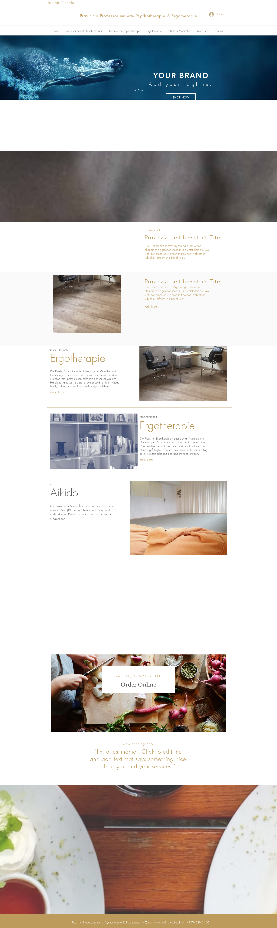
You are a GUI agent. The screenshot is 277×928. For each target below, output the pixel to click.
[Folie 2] (138, 90)
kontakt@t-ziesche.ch (169, 922)
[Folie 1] (135, 90)
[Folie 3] (142, 90)
